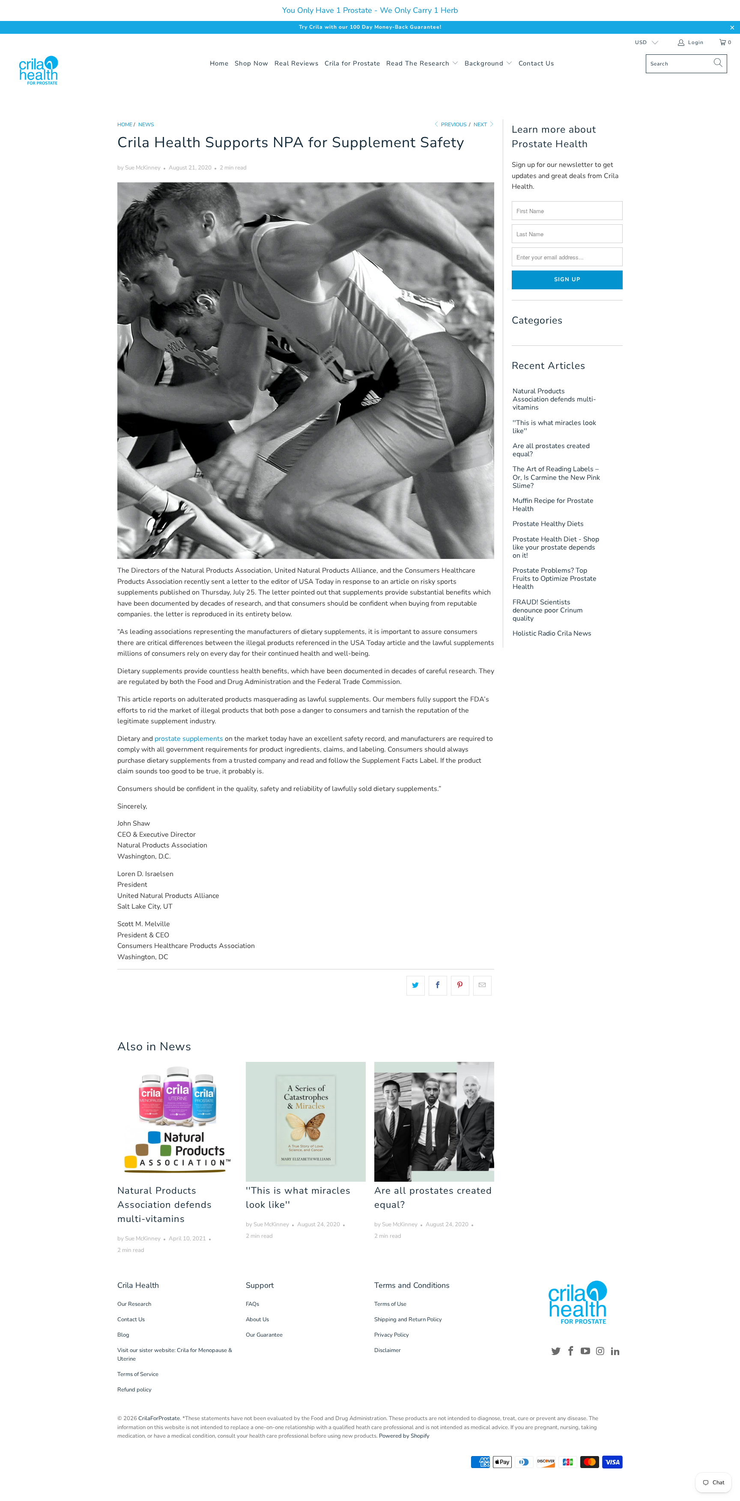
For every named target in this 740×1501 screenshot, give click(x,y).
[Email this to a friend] (482, 986)
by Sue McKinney (139, 168)
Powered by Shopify (404, 1436)
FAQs (252, 1304)
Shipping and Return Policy (408, 1319)
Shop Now (252, 63)
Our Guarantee (264, 1335)
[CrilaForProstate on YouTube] (585, 1351)
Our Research (134, 1304)
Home (219, 63)
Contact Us (536, 63)
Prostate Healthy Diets (548, 524)
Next (481, 124)
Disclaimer (387, 1350)
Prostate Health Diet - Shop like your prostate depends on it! (556, 547)
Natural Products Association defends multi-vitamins (164, 1204)
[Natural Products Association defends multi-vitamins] (177, 1122)
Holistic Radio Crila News (552, 634)
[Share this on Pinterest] (460, 986)
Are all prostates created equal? (551, 450)
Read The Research (419, 63)
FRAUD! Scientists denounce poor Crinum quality (548, 610)
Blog (123, 1335)
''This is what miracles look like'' (554, 427)
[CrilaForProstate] (63, 70)
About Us (257, 1319)
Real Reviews (297, 63)
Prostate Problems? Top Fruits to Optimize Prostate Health (555, 579)
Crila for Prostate (352, 63)
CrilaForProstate (159, 1418)
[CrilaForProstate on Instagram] (600, 1351)
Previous (453, 124)
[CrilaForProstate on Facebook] (570, 1351)
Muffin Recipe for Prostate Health (553, 505)
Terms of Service (137, 1374)
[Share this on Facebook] (438, 986)
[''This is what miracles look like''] (306, 1122)
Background (485, 63)
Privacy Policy (391, 1335)
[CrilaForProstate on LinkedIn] (615, 1351)
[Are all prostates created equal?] (434, 1122)
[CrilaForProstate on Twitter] (556, 1351)
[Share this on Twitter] (415, 986)
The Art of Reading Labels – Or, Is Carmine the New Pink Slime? (556, 477)
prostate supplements (189, 738)
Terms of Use (390, 1304)
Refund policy (134, 1390)
